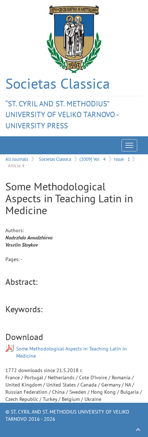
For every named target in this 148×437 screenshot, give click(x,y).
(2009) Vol (92, 159)
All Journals (16, 159)
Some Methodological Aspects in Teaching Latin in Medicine (71, 352)
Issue (122, 159)
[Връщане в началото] (138, 430)
